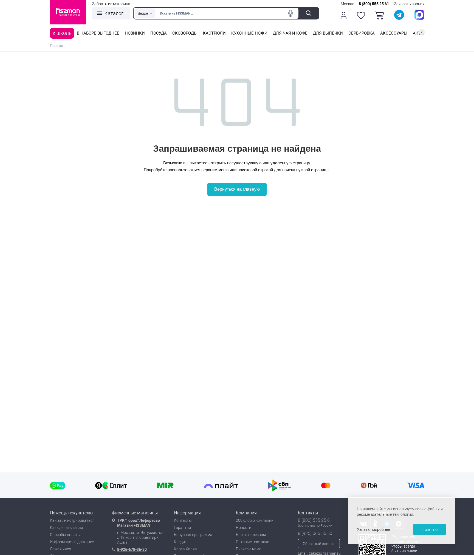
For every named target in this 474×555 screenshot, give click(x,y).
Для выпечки (328, 33)
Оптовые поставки (252, 542)
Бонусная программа (193, 535)
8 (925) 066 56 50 (315, 533)
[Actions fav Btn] (361, 15)
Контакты (183, 520)
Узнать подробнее (373, 529)
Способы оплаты (65, 535)
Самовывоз (60, 549)
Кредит (180, 542)
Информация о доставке (72, 542)
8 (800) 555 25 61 (374, 4)
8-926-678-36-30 (132, 549)
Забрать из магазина (111, 4)
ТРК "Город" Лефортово (138, 520)
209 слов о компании (254, 520)
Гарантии (182, 527)
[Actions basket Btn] (380, 15)
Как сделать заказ (66, 527)
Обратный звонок (319, 544)
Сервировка (361, 33)
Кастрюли (214, 33)
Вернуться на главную (237, 189)
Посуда (158, 33)
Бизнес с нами (248, 549)
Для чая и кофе (290, 33)
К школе (62, 33)
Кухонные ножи (249, 33)
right (421, 32)
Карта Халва (185, 549)
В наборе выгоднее (98, 33)
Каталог (114, 13)
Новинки (135, 33)
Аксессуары (393, 33)
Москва (347, 4)
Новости (243, 527)
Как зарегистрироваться (72, 520)
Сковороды (185, 33)
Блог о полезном (251, 535)
